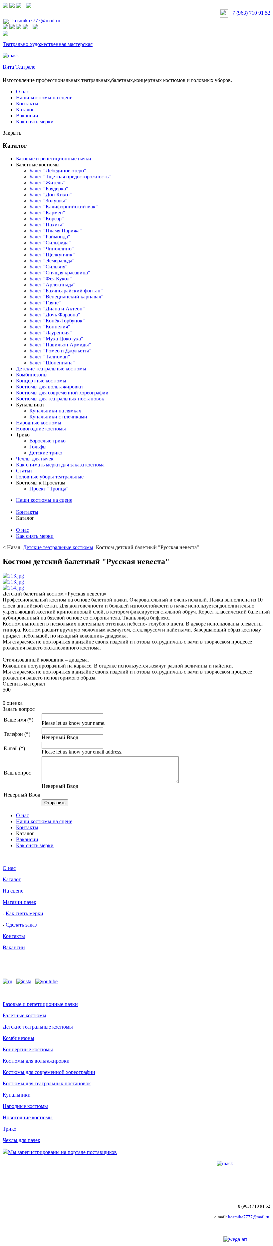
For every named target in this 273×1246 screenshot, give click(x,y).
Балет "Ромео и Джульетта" (60, 350)
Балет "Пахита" (47, 224)
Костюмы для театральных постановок (60, 398)
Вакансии (27, 115)
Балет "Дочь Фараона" (54, 314)
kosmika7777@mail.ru (36, 20)
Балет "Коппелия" (49, 326)
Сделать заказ (21, 925)
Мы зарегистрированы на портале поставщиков (62, 1152)
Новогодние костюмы (41, 428)
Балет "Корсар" (46, 218)
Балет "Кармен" (47, 212)
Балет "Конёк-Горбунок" (57, 320)
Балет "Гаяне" (45, 302)
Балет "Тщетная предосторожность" (70, 176)
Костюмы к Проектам (40, 482)
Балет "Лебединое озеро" (57, 170)
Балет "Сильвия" (48, 266)
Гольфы (38, 446)
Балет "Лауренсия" (50, 332)
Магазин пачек (19, 902)
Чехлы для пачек (35, 458)
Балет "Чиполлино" (51, 248)
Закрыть (12, 133)
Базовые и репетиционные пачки (53, 158)
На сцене (13, 891)
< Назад (12, 547)
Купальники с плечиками (58, 416)
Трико (23, 434)
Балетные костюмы (38, 164)
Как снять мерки (35, 121)
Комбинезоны (32, 374)
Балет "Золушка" (48, 200)
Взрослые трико (47, 440)
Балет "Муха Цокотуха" (56, 338)
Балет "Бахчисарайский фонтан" (66, 290)
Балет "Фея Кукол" (50, 278)
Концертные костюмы (41, 380)
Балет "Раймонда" (49, 236)
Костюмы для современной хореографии (62, 392)
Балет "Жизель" (47, 182)
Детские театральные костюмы (51, 368)
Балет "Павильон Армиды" (60, 344)
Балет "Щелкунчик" (52, 254)
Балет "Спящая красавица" (59, 272)
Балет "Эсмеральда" (52, 260)
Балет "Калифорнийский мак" (63, 206)
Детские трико (45, 452)
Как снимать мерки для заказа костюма (60, 464)
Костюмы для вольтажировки (49, 386)
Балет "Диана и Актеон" (57, 308)
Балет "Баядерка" (48, 188)
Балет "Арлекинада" (52, 284)
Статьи (24, 470)
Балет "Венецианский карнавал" (66, 296)
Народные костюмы (38, 422)
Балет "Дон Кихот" (51, 194)
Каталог (25, 109)
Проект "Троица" (49, 488)
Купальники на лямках (55, 410)
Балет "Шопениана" (52, 362)
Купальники (30, 404)
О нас (22, 91)
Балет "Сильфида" (50, 242)
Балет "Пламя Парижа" (55, 230)
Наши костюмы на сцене (44, 97)
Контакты (27, 103)
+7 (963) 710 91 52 (249, 13)
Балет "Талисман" (49, 356)
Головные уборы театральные (50, 476)
